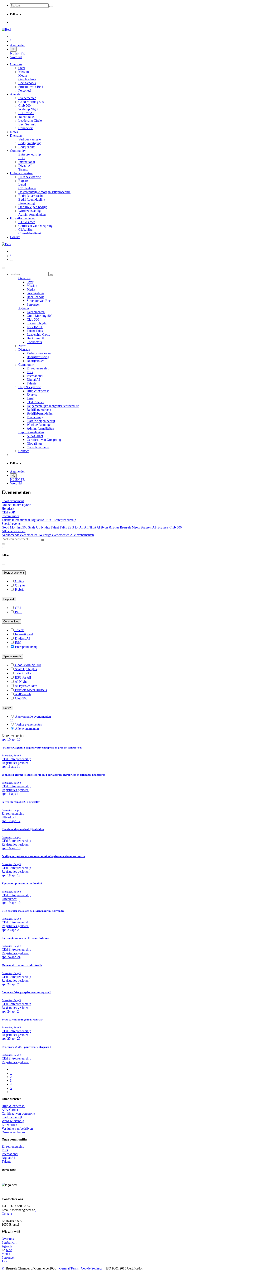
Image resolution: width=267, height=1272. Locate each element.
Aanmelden (17, 45)
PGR (12, 512)
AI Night (90, 527)
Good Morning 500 (15, 527)
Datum (7, 707)
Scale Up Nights (39, 527)
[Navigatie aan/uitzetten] (11, 260)
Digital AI (8, 1157)
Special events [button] (11, 523)
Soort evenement (13, 572)
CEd (5, 512)
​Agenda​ (7, 1246)
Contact (7, 1213)
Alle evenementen (82, 535)
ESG (50, 520)
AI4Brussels (160, 527)
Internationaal (21, 520)
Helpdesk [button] (8, 508)
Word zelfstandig (13, 1121)
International (10, 1154)
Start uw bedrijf (12, 1117)
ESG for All (76, 527)
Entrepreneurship (65, 520)
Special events (12, 656)
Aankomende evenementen (22, 535)
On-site (16, 505)
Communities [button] (10, 516)
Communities (11, 621)
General (68, 1268)
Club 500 (175, 527)
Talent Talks (59, 527)
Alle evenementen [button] (13, 531)
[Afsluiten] (3, 267)
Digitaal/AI (38, 520)
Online (6, 505)
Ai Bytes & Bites (108, 527)
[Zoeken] (51, 6)
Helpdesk (9, 599)
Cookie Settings (91, 1268)
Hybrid (26, 505)
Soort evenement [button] (13, 501)
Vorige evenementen (56, 535)
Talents (7, 520)
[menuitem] (12, 53)
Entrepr (13, 1146)
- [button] (2, 547)
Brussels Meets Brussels (136, 527)
